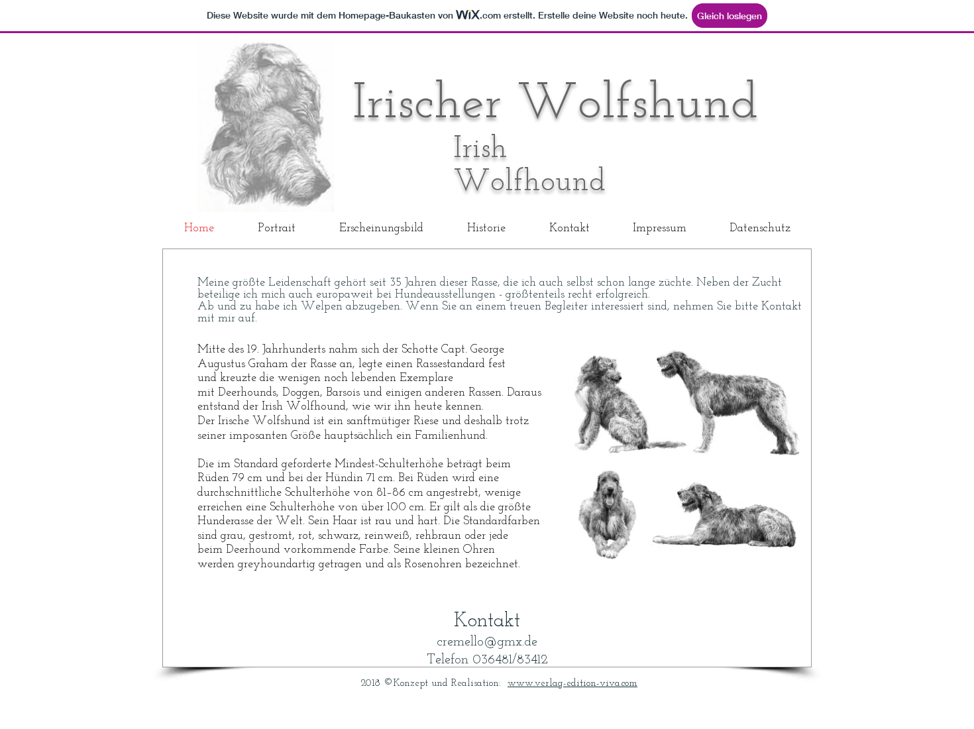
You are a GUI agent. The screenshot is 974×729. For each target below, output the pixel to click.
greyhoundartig (276, 565)
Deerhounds (247, 393)
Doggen (301, 393)
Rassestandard (450, 364)
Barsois (343, 393)
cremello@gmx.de (487, 642)
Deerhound (253, 550)
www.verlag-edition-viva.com (572, 684)
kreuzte (238, 378)
